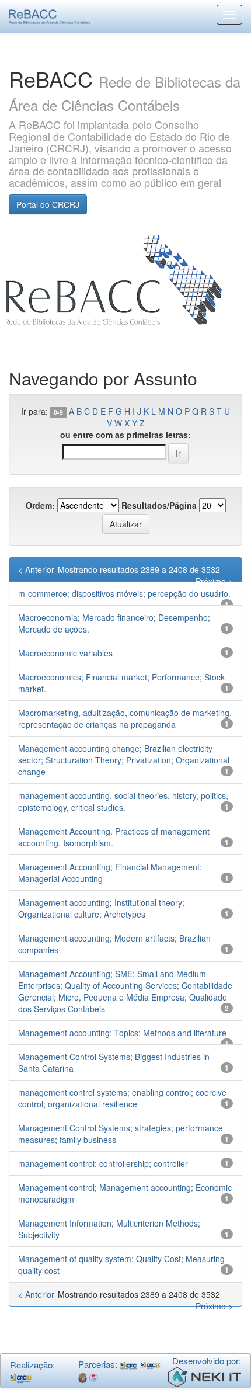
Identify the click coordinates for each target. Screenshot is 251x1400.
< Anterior (36, 569)
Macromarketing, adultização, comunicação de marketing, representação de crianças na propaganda (125, 718)
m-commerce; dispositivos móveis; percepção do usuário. (124, 593)
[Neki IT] (204, 1376)
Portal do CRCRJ (47, 204)
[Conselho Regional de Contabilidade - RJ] (21, 1377)
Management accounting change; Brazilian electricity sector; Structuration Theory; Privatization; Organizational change (123, 759)
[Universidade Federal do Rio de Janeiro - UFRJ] (82, 1377)
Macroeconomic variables (65, 653)
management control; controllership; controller (103, 1163)
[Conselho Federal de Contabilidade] (128, 1364)
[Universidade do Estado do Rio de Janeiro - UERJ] (93, 1377)
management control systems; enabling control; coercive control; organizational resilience (122, 1098)
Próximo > (214, 581)
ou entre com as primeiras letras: (125, 434)
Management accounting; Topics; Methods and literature (122, 1032)
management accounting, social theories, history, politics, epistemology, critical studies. (123, 801)
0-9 (58, 412)
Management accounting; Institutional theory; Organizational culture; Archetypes (101, 908)
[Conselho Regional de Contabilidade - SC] (151, 1364)
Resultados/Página (159, 505)
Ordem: (40, 505)
